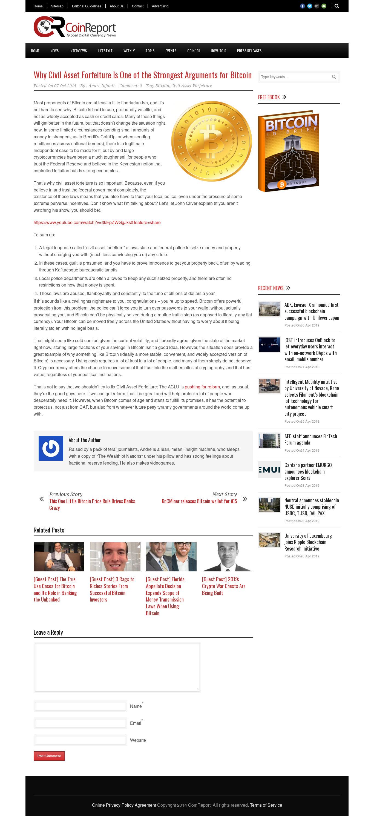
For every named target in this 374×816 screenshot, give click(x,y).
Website (138, 740)
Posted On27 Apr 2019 (302, 366)
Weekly (129, 50)
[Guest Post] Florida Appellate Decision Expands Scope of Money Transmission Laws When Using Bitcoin (165, 595)
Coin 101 (193, 50)
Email (135, 723)
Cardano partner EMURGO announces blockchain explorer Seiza (308, 471)
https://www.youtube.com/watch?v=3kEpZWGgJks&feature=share (97, 222)
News (54, 50)
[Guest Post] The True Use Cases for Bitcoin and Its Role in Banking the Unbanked (55, 589)
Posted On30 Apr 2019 (302, 325)
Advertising (160, 6)
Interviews (78, 50)
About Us (116, 6)
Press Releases (249, 50)
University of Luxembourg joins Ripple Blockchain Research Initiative (308, 542)
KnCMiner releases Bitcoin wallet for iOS (199, 501)
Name (136, 706)
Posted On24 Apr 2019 (302, 450)
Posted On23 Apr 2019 (302, 485)
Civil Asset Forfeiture (191, 85)
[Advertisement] (240, 28)
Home (38, 6)
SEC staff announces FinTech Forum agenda (310, 439)
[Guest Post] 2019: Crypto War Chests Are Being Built (224, 585)
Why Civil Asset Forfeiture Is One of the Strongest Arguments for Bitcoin (143, 74)
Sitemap (57, 6)
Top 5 (150, 50)
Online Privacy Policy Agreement (124, 805)
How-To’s (218, 50)
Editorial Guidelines (86, 6)
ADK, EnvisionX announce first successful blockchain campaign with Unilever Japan (311, 311)
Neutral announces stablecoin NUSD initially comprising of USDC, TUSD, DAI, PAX (311, 507)
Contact (137, 6)
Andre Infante (101, 85)
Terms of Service (266, 805)
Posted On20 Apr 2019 (302, 520)
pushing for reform (202, 386)
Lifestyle (105, 50)
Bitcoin (162, 85)
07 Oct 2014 (65, 85)
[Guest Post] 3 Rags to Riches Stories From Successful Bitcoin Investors (112, 589)
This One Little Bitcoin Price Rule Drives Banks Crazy (92, 504)
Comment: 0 (130, 85)
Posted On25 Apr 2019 (302, 421)
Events (170, 50)
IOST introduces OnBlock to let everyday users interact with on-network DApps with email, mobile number (310, 349)
